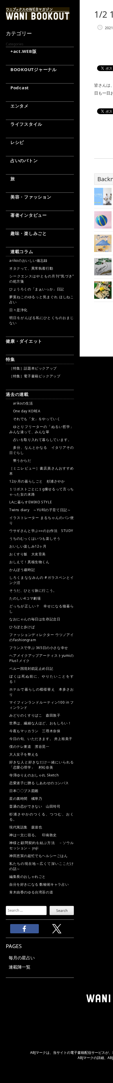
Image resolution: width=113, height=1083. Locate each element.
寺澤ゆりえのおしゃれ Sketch (34, 775)
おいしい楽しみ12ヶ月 (28, 546)
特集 (10, 359)
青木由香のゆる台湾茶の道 (31, 892)
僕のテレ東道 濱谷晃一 (29, 746)
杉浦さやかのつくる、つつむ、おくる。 (41, 817)
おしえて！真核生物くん (29, 561)
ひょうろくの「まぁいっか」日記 (36, 289)
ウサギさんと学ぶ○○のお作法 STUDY (41, 530)
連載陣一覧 (19, 967)
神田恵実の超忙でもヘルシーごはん (38, 855)
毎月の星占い (22, 957)
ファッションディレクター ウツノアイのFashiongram (41, 637)
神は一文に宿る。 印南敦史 (34, 834)
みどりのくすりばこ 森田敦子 (34, 715)
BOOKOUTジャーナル (31, 69)
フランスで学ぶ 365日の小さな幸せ (38, 647)
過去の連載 (17, 394)
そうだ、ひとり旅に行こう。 (33, 590)
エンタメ (17, 106)
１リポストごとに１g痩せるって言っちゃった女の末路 (41, 492)
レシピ (15, 142)
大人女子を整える (24, 754)
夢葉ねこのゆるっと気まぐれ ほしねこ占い (41, 299)
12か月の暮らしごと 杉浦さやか (37, 481)
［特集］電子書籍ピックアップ (34, 376)
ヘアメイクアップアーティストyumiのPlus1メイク (41, 658)
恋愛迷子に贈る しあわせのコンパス (39, 782)
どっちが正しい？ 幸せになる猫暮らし (41, 609)
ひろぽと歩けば (22, 626)
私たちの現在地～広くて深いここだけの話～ (41, 866)
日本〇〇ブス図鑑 (24, 790)
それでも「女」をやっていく (34, 418)
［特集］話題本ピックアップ (33, 368)
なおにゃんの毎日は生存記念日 (34, 619)
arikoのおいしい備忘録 (28, 260)
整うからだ (20, 460)
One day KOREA (24, 411)
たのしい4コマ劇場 (25, 598)
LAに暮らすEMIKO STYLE (30, 502)
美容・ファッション (29, 197)
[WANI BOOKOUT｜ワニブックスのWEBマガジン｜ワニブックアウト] (38, 17)
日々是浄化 (18, 309)
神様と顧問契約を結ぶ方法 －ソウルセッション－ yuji (41, 845)
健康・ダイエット (24, 341)
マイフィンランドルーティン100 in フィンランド (41, 705)
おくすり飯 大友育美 (27, 554)
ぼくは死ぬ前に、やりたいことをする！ (41, 679)
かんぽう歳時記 (22, 569)
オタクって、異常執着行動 (31, 268)
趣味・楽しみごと (26, 233)
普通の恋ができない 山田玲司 (34, 806)
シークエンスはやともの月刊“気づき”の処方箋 (41, 279)
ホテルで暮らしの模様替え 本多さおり (41, 692)
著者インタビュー (26, 215)
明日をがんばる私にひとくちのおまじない (41, 320)
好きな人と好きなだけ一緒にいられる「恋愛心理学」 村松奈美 (41, 765)
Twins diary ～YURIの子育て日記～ (40, 509)
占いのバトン (22, 160)
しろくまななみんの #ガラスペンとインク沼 (41, 580)
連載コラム (19, 251)
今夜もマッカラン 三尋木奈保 (34, 730)
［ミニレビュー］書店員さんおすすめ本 (41, 471)
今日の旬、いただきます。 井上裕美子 (41, 738)
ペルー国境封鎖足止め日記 (31, 668)
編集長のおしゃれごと (27, 876)
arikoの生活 (21, 403)
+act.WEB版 (21, 51)
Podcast (17, 87)
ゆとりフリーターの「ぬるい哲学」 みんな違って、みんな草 (41, 429)
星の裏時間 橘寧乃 (25, 798)
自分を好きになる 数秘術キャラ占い (39, 884)
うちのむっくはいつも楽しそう (34, 538)
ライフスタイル (24, 124)
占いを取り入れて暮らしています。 (40, 439)
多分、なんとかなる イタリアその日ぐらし (41, 450)
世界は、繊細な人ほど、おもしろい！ (40, 723)
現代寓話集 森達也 (25, 827)
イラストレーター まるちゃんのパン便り (41, 520)
